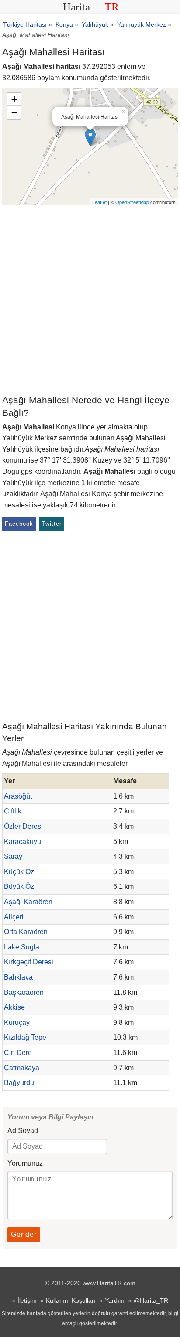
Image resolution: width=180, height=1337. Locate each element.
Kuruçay (17, 1022)
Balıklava (18, 977)
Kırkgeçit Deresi (28, 962)
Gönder (24, 1234)
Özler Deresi (23, 826)
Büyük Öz (19, 886)
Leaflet (99, 201)
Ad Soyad (22, 1130)
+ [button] (14, 99)
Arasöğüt (18, 796)
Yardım (115, 1300)
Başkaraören (24, 992)
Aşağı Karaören (28, 901)
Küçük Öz (19, 871)
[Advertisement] (90, 299)
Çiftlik (12, 811)
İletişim (27, 1300)
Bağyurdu (19, 1082)
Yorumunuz (25, 1163)
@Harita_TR (151, 1300)
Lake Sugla (21, 947)
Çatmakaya (21, 1068)
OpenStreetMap (132, 201)
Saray (13, 856)
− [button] (14, 112)
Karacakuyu (22, 841)
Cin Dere (18, 1052)
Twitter (52, 524)
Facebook (19, 524)
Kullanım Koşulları (71, 1300)
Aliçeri (14, 917)
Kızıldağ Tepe (25, 1037)
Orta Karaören (26, 932)
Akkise (14, 1007)
